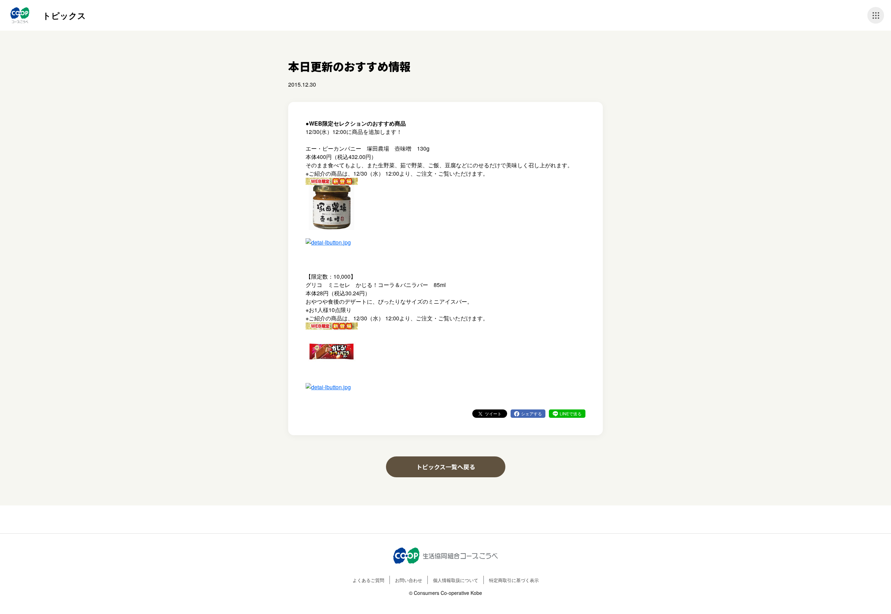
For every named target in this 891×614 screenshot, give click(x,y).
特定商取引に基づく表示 (514, 580)
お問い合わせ (408, 580)
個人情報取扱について (455, 580)
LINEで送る (571, 413)
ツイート (493, 413)
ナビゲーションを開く (875, 15)
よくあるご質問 (368, 580)
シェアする (531, 413)
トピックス (64, 15)
